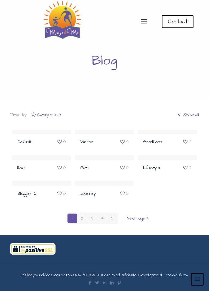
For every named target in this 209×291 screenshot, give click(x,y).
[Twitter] (97, 283)
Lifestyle (151, 168)
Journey (88, 193)
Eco (20, 168)
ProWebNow (176, 275)
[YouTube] (104, 283)
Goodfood (152, 142)
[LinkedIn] (112, 283)
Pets (84, 168)
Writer (86, 142)
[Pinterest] (119, 283)
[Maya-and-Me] (63, 21)
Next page (136, 218)
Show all (190, 115)
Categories (47, 115)
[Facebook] (90, 283)
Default (24, 142)
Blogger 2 (26, 193)
